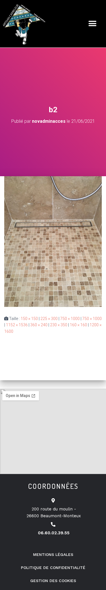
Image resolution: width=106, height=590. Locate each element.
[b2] (53, 241)
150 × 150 (29, 318)
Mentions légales (53, 554)
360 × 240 (38, 325)
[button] (92, 24)
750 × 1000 (70, 318)
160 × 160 (78, 325)
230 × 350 (58, 325)
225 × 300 (49, 318)
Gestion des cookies (53, 580)
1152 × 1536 (17, 325)
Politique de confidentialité (53, 567)
